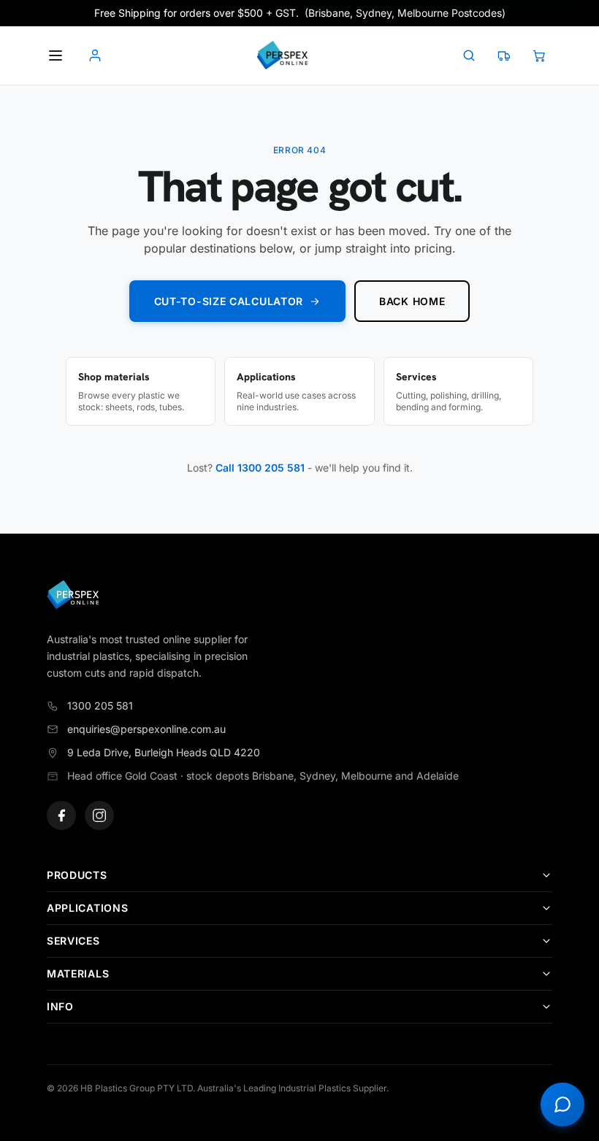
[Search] (469, 55)
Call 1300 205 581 (260, 467)
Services (73, 940)
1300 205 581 (100, 705)
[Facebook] (61, 815)
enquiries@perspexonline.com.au (146, 729)
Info (60, 1006)
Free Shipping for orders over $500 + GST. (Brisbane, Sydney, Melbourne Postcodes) (299, 13)
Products (77, 875)
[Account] (95, 55)
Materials (78, 973)
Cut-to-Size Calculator (228, 301)
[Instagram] (99, 815)
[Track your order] (504, 55)
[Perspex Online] (282, 55)
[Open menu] (55, 55)
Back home (412, 301)
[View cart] (539, 55)
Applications (87, 908)
